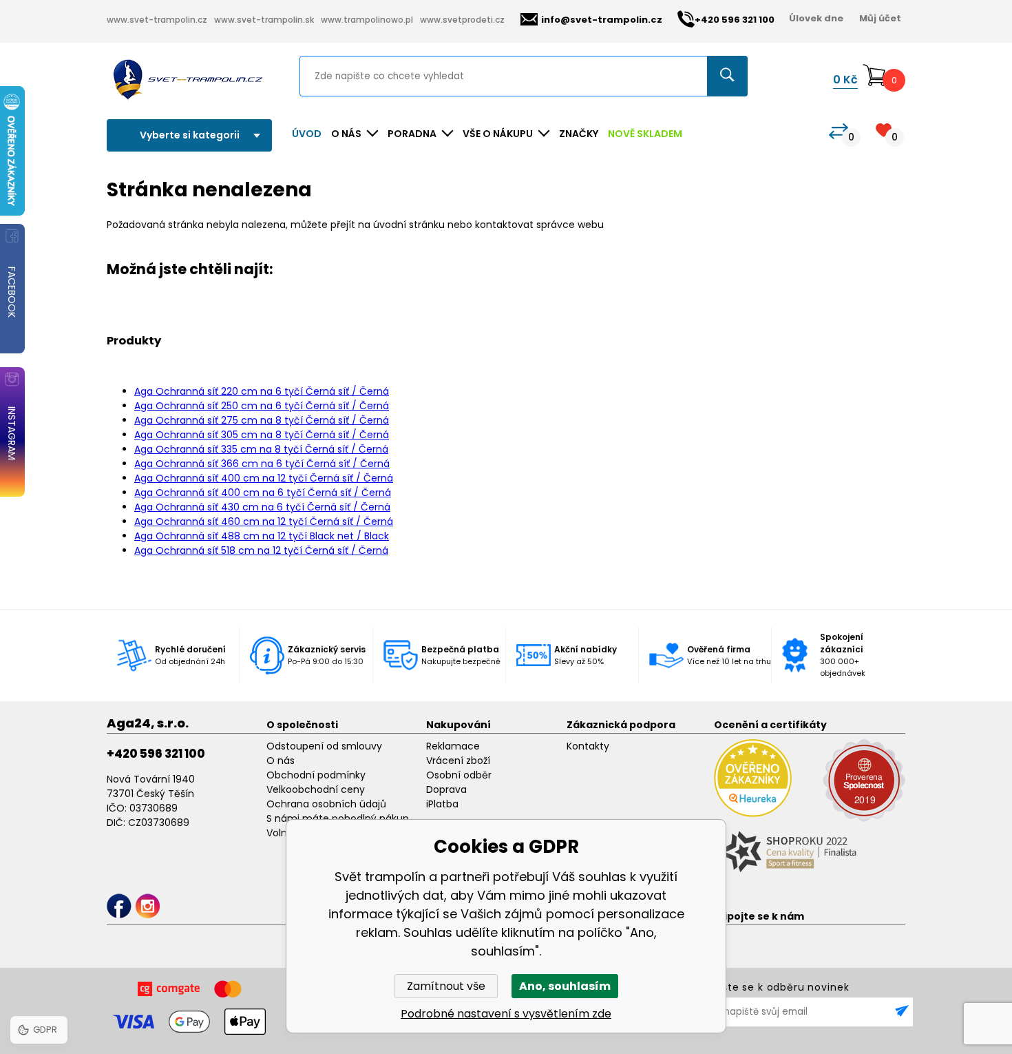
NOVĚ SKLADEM (645, 134)
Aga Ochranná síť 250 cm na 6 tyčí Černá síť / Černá (261, 406)
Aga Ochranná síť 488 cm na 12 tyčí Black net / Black (261, 536)
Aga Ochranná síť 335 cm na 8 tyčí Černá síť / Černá (261, 449)
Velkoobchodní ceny (315, 789)
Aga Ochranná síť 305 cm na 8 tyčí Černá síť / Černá (261, 435)
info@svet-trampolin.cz (601, 19)
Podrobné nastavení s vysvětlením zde (506, 1014)
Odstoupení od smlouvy (324, 746)
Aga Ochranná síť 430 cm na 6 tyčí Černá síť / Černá (262, 507)
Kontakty (588, 746)
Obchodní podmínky (316, 775)
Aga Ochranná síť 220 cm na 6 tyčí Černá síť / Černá (261, 391)
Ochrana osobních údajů (326, 804)
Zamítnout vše (446, 986)
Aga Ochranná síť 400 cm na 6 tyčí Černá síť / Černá (262, 492)
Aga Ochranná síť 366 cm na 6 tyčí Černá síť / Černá (262, 464)
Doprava (446, 789)
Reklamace (453, 746)
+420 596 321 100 (156, 753)
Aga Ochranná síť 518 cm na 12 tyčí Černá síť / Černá (261, 550)
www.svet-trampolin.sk (264, 19)
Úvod (306, 134)
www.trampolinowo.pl (367, 19)
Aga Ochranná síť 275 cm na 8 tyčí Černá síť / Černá (261, 420)
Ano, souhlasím (565, 986)
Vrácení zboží (458, 760)
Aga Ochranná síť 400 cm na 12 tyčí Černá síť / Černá (263, 478)
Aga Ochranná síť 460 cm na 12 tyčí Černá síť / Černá (263, 521)
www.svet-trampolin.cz (157, 19)
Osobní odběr (459, 775)
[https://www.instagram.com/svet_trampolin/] (147, 906)
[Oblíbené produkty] (884, 130)
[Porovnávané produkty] (838, 131)
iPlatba (442, 804)
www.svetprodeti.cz (462, 19)
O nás (280, 760)
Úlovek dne (816, 18)
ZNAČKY (578, 134)
